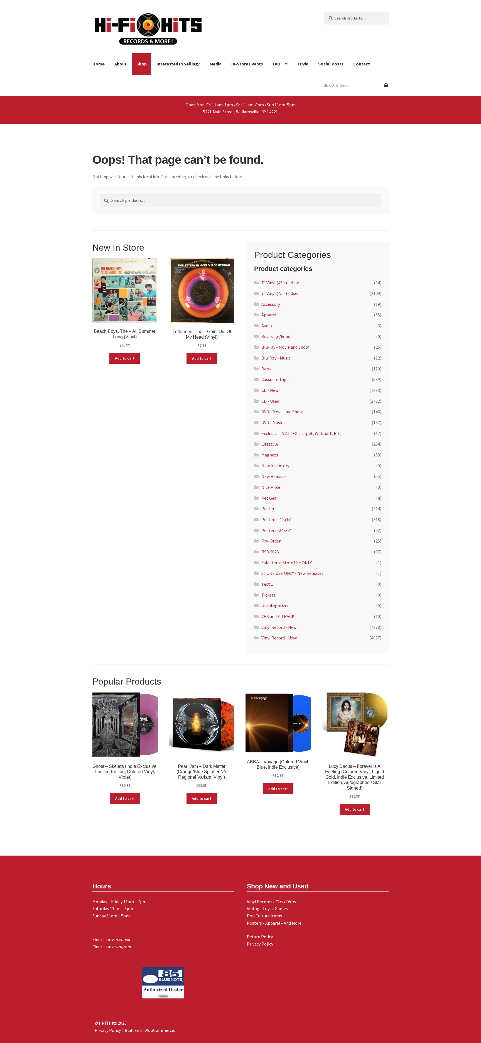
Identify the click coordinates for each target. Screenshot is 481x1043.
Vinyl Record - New (278, 627)
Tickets (268, 595)
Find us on (111, 939)
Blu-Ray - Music (275, 358)
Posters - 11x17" (277, 519)
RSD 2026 (270, 552)
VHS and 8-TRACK (278, 616)
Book (266, 369)
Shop (141, 64)
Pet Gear (269, 498)
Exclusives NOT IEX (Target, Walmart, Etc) (301, 433)
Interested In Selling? (178, 64)
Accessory (270, 304)
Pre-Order (271, 541)
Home (98, 64)
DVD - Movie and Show (282, 411)
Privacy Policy (260, 944)
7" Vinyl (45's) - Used (280, 293)
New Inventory (275, 465)
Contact (361, 64)
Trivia (302, 64)
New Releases (274, 476)
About (120, 64)
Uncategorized (275, 605)
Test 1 (267, 584)
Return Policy (260, 936)
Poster (267, 508)
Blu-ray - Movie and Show (285, 347)
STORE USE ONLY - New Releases (292, 573)
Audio (266, 325)
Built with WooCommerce (149, 1030)
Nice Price (270, 487)
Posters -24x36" (276, 530)
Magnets (269, 455)
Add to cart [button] (124, 358)
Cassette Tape (275, 379)
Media (216, 64)
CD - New (269, 390)
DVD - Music (272, 422)
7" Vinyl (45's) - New (280, 282)
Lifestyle (269, 444)
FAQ (276, 64)
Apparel (268, 314)
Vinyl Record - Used (279, 638)
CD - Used (270, 401)
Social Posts (330, 64)
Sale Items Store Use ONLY (286, 562)
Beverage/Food (275, 336)
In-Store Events (247, 64)
